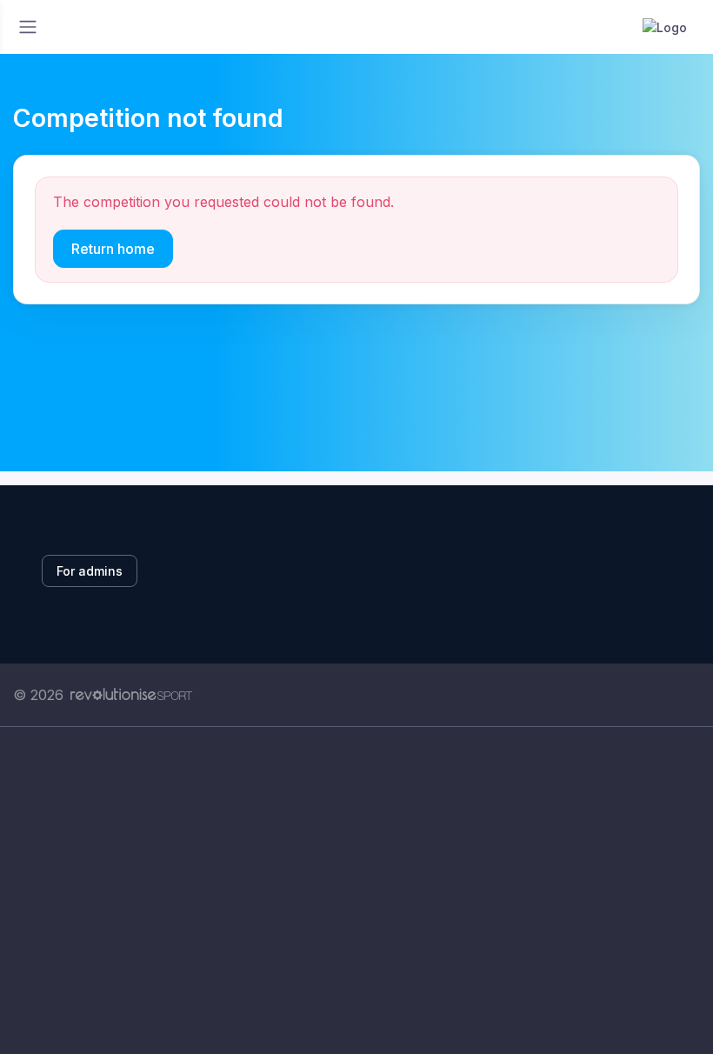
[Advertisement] (356, 890)
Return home (113, 248)
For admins (90, 571)
